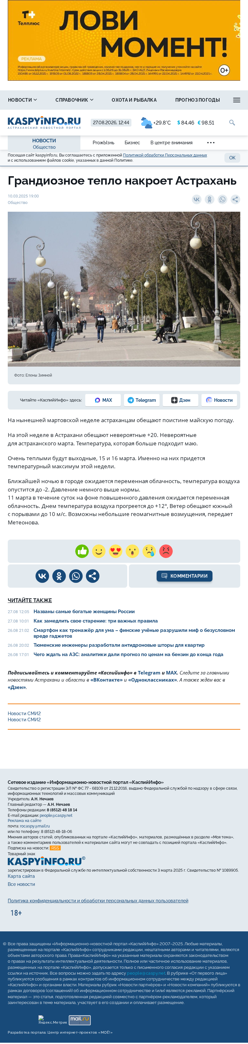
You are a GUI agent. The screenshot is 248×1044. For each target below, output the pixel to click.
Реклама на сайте (24, 820)
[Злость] (166, 551)
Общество (44, 147)
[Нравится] (82, 551)
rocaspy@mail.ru (35, 826)
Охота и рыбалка (134, 100)
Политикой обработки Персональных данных (165, 155)
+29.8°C (162, 123)
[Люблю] (115, 551)
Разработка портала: (60, 1032)
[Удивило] (132, 551)
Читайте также (30, 600)
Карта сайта (21, 876)
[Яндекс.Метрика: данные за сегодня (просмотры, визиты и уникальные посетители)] (52, 1018)
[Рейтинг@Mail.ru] (79, 1018)
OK (232, 157)
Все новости (21, 884)
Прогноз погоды (197, 100)
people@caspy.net (56, 815)
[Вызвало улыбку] (99, 551)
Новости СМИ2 (24, 713)
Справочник (72, 100)
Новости (20, 100)
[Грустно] (149, 551)
